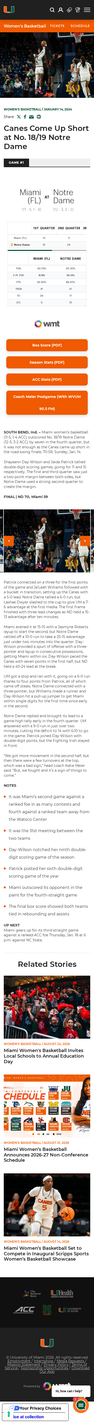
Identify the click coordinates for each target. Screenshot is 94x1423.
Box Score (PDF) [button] (47, 345)
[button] (87, 10)
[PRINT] (38, 117)
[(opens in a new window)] (32, 1293)
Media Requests (71, 1361)
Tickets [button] (57, 26)
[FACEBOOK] (24, 117)
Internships (44, 1361)
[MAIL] (30, 117)
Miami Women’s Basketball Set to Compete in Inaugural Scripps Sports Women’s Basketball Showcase (46, 1254)
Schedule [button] (80, 26)
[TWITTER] (18, 117)
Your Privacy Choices (40, 1408)
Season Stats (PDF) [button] (47, 362)
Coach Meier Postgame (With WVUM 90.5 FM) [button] (47, 402)
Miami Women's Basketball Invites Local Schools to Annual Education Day (44, 1056)
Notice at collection (25, 1416)
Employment (20, 1361)
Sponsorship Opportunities (45, 1368)
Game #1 (16, 162)
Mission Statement (24, 1364)
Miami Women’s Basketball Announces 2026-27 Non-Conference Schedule (46, 1155)
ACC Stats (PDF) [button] (47, 379)
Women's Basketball (25, 26)
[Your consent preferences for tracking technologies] (9, 1414)
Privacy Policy (56, 1364)
